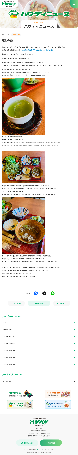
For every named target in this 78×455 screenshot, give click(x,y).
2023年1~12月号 (9, 350)
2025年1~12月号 (9, 343)
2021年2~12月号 (9, 364)
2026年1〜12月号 (9, 336)
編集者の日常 (7, 329)
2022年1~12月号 (9, 357)
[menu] (74, 4)
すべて (5, 322)
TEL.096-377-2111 (33, 433)
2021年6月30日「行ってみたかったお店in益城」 (38, 50)
